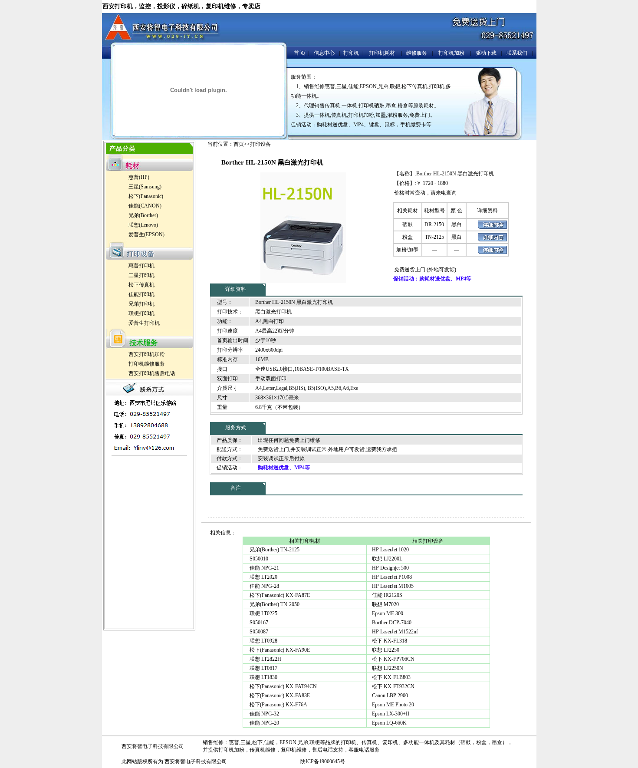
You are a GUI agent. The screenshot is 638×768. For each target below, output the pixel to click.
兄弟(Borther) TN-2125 (273, 550)
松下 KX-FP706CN (393, 659)
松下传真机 (141, 285)
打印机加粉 (451, 53)
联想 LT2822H (264, 659)
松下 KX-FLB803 (391, 677)
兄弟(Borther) (143, 215)
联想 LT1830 (262, 677)
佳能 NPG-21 (263, 568)
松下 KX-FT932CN (393, 686)
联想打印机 (141, 313)
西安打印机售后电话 (151, 373)
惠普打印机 (141, 266)
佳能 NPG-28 (263, 586)
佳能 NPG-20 (263, 723)
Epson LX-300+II (390, 714)
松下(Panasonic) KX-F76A (277, 705)
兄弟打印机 (141, 304)
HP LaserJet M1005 (393, 586)
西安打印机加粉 (146, 354)
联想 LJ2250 (385, 650)
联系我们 (516, 53)
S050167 (258, 623)
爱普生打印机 (144, 323)
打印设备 (260, 144)
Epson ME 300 (387, 613)
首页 (238, 144)
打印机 (351, 53)
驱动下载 (486, 53)
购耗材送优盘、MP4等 (284, 468)
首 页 (300, 53)
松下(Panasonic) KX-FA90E (279, 650)
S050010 (258, 559)
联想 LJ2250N (387, 668)
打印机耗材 (382, 53)
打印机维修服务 (146, 364)
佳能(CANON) (144, 206)
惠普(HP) (138, 177)
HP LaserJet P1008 (392, 577)
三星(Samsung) (144, 187)
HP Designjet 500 (390, 568)
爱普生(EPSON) (146, 234)
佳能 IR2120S (387, 595)
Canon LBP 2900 (390, 695)
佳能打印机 (141, 294)
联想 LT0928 (262, 641)
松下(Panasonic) (145, 196)
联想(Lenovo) (143, 225)
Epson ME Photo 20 (393, 705)
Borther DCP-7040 (391, 623)
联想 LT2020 (262, 577)
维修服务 (416, 53)
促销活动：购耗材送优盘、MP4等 (432, 279)
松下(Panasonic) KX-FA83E (279, 695)
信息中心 (324, 53)
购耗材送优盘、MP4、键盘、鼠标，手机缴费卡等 (374, 125)
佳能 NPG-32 (263, 714)
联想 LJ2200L (387, 559)
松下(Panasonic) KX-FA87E (279, 595)
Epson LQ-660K (389, 723)
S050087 (258, 632)
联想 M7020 (385, 604)
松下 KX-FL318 (389, 641)
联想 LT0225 (262, 613)
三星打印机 (141, 275)
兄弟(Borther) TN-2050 (273, 604)
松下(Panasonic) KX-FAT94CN (282, 686)
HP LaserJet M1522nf (395, 632)
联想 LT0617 (262, 668)
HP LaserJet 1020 (390, 550)
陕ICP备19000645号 (322, 761)
